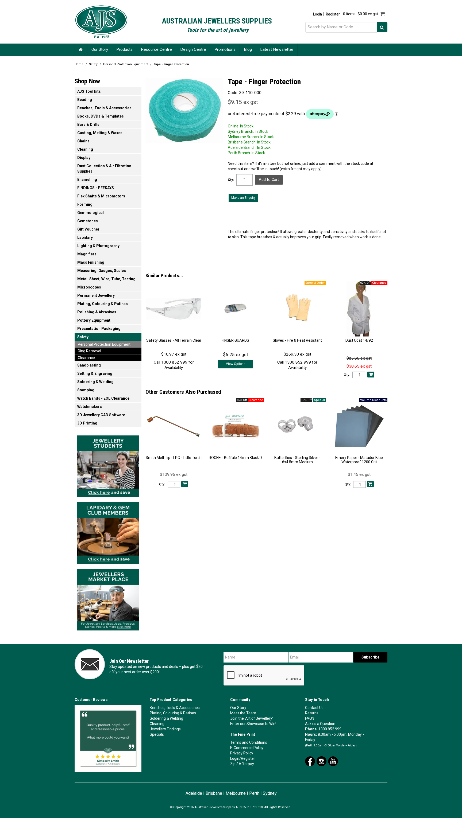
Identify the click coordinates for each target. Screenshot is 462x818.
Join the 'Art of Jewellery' (251, 718)
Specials (157, 734)
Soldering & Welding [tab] (95, 382)
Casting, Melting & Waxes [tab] (99, 133)
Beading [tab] (84, 100)
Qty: (231, 180)
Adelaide (194, 793)
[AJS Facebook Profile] (310, 761)
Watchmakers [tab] (89, 406)
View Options (235, 364)
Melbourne (236, 793)
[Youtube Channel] (333, 761)
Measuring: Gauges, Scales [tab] (101, 270)
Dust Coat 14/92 (359, 340)
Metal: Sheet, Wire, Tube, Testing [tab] (106, 279)
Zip (233, 764)
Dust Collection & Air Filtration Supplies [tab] (104, 168)
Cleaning (157, 724)
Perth (254, 793)
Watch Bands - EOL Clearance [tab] (103, 398)
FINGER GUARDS (235, 340)
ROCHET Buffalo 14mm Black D (235, 457)
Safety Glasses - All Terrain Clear (173, 340)
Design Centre (193, 49)
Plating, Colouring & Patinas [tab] (102, 304)
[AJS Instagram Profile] (321, 761)
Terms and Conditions (248, 742)
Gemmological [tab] (90, 213)
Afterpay (246, 764)
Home (81, 50)
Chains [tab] (83, 141)
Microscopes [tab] (89, 287)
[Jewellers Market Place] (108, 598)
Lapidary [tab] (85, 237)
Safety (93, 64)
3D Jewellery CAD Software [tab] (101, 415)
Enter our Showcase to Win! (253, 724)
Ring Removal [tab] (89, 351)
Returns (311, 713)
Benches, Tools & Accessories (175, 708)
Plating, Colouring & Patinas (173, 713)
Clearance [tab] (86, 358)
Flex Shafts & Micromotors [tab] (101, 196)
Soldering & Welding (166, 718)
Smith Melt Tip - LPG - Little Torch (174, 457)
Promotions (225, 49)
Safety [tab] (82, 337)
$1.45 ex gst (359, 474)
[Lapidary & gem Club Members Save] (108, 531)
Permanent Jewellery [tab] (96, 295)
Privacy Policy (241, 753)
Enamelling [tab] (87, 179)
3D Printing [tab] (87, 423)
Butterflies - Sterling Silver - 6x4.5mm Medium (297, 459)
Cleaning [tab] (85, 149)
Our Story (99, 49)
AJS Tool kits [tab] (89, 91)
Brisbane (214, 793)
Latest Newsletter (276, 49)
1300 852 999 (329, 729)
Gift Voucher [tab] (88, 229)
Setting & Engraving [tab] (94, 373)
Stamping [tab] (85, 390)
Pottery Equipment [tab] (93, 320)
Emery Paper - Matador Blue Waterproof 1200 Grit (359, 459)
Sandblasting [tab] (89, 365)
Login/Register (242, 758)
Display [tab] (83, 157)
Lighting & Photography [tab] (98, 246)
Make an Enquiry (243, 198)
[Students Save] (108, 464)
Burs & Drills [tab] (88, 124)
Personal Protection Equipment (125, 64)
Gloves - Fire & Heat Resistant (297, 340)
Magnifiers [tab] (87, 254)
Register (333, 14)
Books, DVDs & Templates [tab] (100, 116)
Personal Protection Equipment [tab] (104, 344)
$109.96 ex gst (173, 474)
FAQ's (309, 718)
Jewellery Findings (165, 729)
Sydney (270, 793)
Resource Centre (156, 49)
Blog (248, 49)
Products (124, 49)
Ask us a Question (320, 724)
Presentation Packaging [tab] (99, 328)
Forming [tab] (85, 204)
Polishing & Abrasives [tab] (96, 312)
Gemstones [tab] (87, 221)
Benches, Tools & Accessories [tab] (104, 108)
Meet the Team (243, 713)
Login (317, 14)
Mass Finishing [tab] (90, 262)
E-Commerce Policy (246, 748)
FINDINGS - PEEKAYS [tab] (95, 188)
